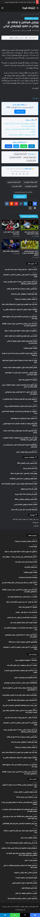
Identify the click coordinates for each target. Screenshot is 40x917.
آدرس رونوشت (20, 196)
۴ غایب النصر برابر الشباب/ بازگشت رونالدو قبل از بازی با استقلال (30, 253)
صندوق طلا (36, 522)
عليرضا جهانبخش (30, 186)
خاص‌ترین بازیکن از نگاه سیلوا (11, 251)
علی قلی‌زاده (16, 186)
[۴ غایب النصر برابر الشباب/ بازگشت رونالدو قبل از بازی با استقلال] (30, 244)
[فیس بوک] (35, 204)
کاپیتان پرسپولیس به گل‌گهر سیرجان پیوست (21, 135)
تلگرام (31, 146)
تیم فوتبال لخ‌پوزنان (30, 182)
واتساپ (24, 146)
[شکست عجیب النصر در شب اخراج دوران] (10, 225)
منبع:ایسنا (36, 98)
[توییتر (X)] (30, 204)
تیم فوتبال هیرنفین (13, 182)
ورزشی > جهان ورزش (28, 14)
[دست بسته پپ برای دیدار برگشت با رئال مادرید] (30, 225)
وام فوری (36, 525)
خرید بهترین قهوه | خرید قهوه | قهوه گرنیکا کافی (26, 519)
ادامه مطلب (19, 112)
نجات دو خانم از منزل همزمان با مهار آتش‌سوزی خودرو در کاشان (17, 2)
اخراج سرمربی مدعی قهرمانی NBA (20, 107)
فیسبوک (8, 146)
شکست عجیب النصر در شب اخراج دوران (11, 233)
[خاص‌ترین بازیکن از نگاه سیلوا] (10, 244)
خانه (36, 14)
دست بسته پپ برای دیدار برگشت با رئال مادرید (32, 233)
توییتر (16, 146)
